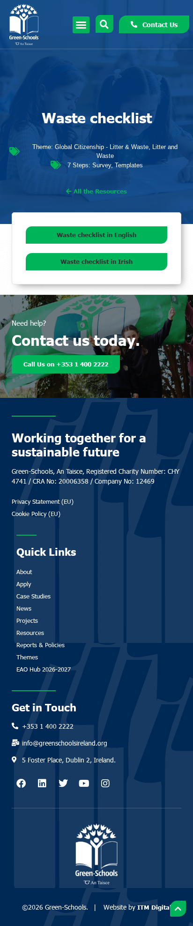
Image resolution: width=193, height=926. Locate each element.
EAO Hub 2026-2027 (43, 669)
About (24, 571)
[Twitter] (63, 783)
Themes (27, 657)
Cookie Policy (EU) (36, 513)
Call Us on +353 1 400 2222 (65, 364)
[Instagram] (105, 783)
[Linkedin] (42, 783)
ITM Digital (154, 907)
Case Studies (33, 596)
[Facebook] (21, 783)
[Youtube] (84, 783)
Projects (27, 620)
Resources (30, 632)
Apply (23, 584)
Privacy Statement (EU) (43, 501)
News (23, 608)
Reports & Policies (40, 645)
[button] (81, 24)
